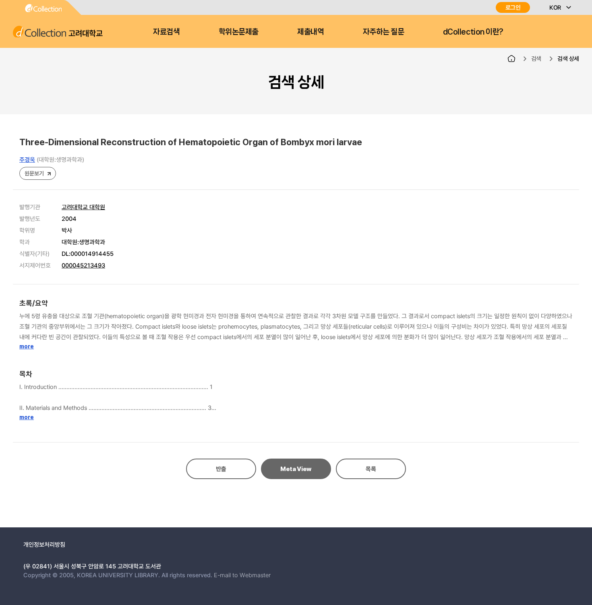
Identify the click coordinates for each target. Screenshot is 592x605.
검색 (536, 58)
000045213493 (83, 265)
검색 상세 (568, 58)
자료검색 (166, 32)
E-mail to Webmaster (242, 575)
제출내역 (310, 32)
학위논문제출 (239, 32)
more (26, 346)
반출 (221, 469)
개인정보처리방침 (44, 544)
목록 (371, 469)
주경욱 (27, 159)
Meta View (296, 469)
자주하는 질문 (383, 32)
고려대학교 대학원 (83, 207)
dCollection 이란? (473, 32)
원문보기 (34, 173)
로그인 (513, 7)
